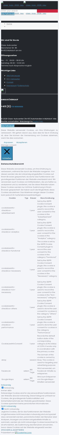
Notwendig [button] (6, 385)
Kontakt (10, 82)
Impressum (12, 85)
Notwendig (9, 388)
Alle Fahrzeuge (7, 14)
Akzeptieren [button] (21, 142)
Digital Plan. (38, 121)
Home (9, 24)
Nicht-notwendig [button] (8, 406)
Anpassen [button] (8, 142)
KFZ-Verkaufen (13, 79)
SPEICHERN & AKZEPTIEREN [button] (12, 430)
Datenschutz (23, 85)
